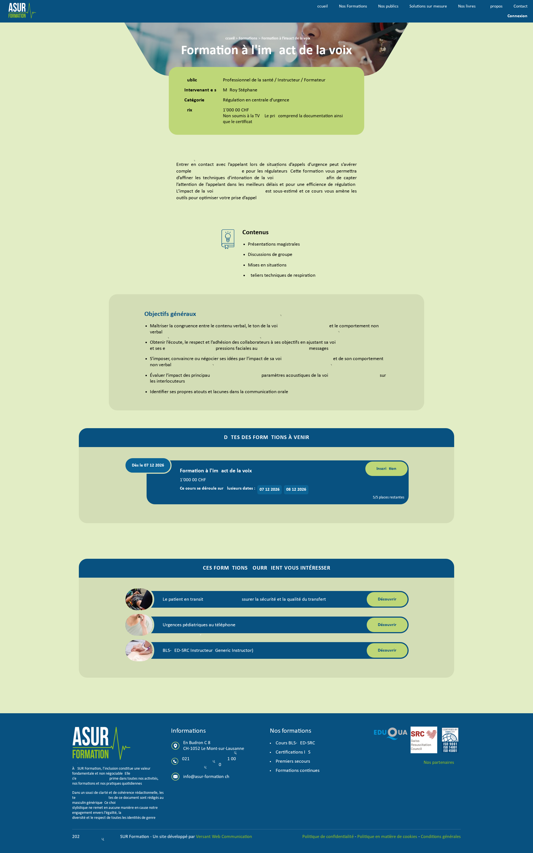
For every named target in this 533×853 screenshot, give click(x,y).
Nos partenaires (439, 762)
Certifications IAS (293, 752)
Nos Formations (353, 6)
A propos (494, 6)
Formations (248, 38)
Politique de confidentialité (328, 836)
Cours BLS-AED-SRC (295, 743)
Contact (520, 6)
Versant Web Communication (224, 836)
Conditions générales (441, 836)
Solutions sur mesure (428, 6)
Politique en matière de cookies (387, 836)
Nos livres (467, 6)
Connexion (517, 16)
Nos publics (388, 6)
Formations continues (298, 770)
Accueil (321, 6)
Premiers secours (293, 761)
